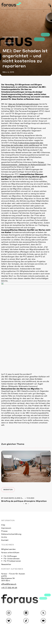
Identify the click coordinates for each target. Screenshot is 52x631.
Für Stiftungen (10, 556)
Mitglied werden (8, 549)
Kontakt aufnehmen (12, 569)
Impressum (6, 528)
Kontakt (4, 540)
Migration (9, 43)
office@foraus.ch (8, 584)
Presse (4, 531)
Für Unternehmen (12, 558)
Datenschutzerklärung (11, 534)
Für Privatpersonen (12, 561)
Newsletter (6, 564)
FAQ (3, 525)
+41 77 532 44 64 (9, 587)
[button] (2, 475)
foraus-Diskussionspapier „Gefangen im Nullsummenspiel (23, 163)
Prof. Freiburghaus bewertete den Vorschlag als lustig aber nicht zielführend (22, 143)
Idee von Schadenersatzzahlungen (23, 104)
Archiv (4, 537)
